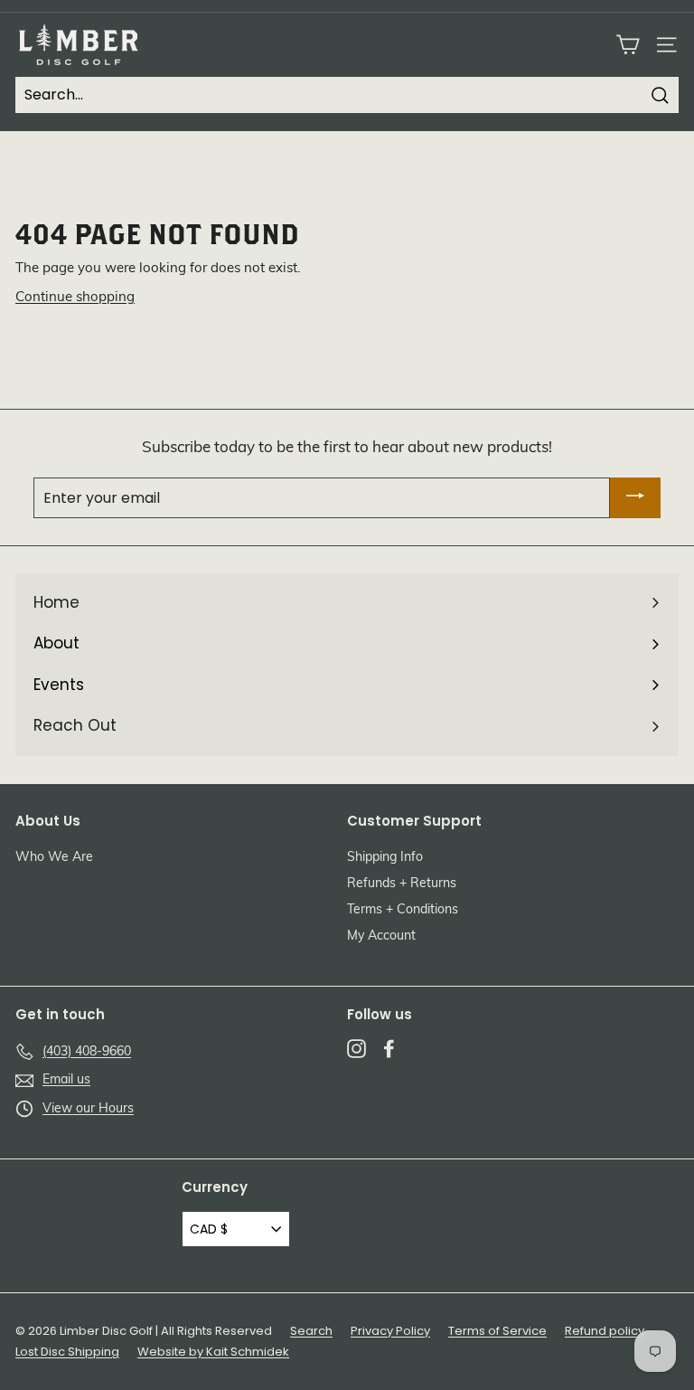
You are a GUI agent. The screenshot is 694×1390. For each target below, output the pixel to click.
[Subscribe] (635, 498)
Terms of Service (497, 1330)
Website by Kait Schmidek (213, 1351)
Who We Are (54, 858)
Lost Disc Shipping (67, 1351)
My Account (381, 936)
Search (311, 1330)
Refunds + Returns (401, 884)
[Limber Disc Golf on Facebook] (389, 1049)
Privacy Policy (390, 1330)
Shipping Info (385, 858)
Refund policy (604, 1330)
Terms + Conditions (402, 910)
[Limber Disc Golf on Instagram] (356, 1049)
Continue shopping (75, 298)
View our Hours (88, 1109)
